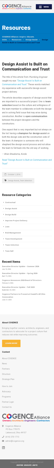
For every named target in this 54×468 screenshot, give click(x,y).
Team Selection (26, 180)
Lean (7, 227)
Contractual (10, 202)
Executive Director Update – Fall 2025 (18, 287)
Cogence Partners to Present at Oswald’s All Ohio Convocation (23, 295)
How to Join (7, 386)
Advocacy (6, 391)
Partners (6, 369)
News (4, 363)
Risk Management (13, 233)
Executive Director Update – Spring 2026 (19, 273)
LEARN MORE (11, 343)
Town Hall (9, 251)
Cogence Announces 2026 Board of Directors (21, 280)
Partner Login (8, 402)
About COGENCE (9, 358)
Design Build (10, 215)
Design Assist (13, 180)
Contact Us (7, 407)
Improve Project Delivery (16, 221)
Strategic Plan (8, 379)
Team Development (13, 239)
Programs (6, 397)
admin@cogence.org (14, 441)
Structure (6, 374)
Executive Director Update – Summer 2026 (20, 266)
